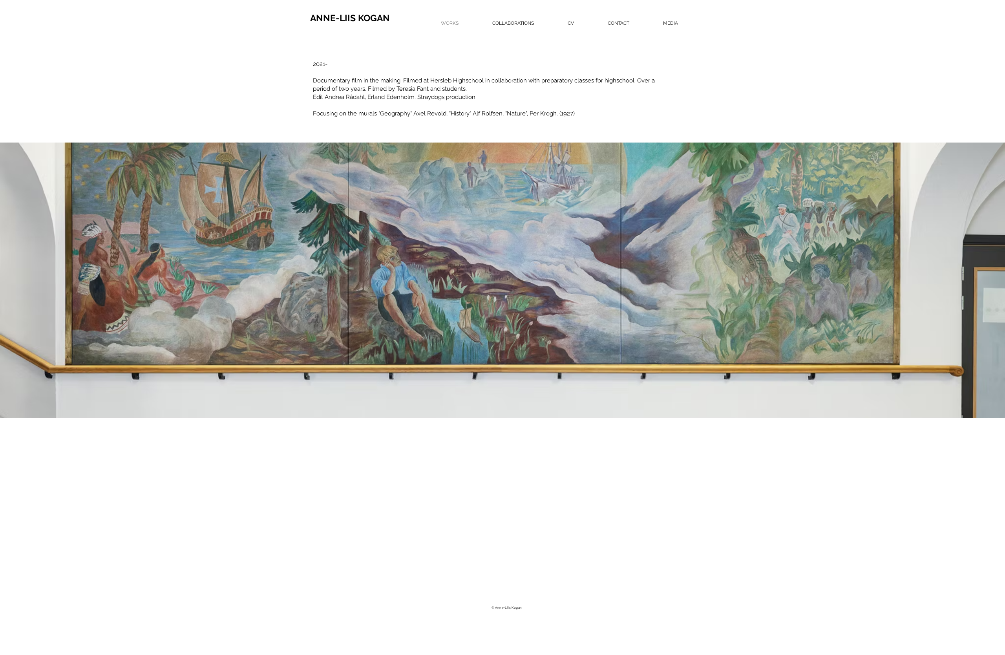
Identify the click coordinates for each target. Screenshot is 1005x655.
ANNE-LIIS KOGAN (350, 18)
